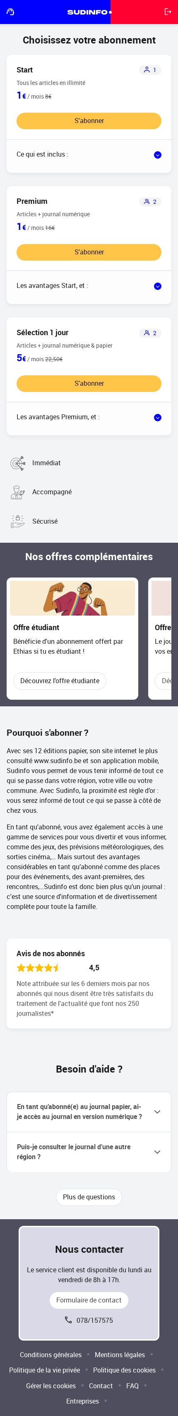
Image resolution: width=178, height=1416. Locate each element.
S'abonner (89, 121)
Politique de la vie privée (44, 1370)
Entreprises (82, 1401)
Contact (101, 1386)
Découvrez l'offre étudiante (59, 681)
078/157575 (95, 1320)
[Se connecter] (168, 12)
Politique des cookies (124, 1370)
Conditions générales (51, 1355)
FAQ (132, 1386)
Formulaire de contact (89, 1300)
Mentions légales (120, 1355)
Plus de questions (89, 1197)
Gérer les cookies (51, 1386)
